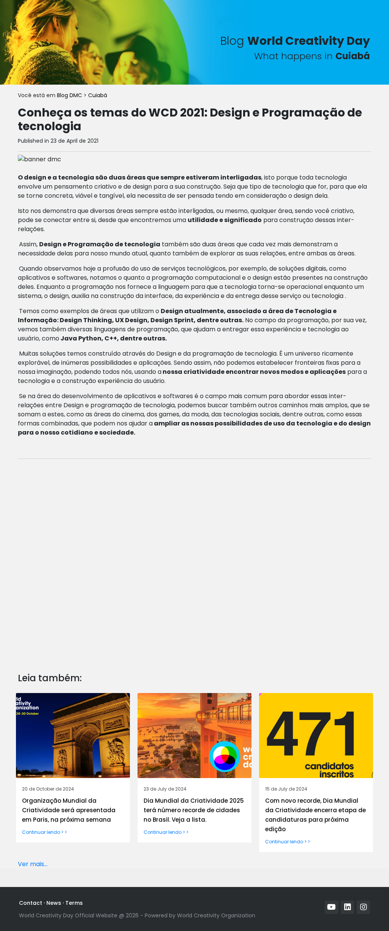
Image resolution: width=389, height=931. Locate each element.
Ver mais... (32, 864)
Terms (74, 903)
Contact (30, 903)
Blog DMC (70, 95)
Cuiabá (97, 95)
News (53, 903)
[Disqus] (194, 560)
